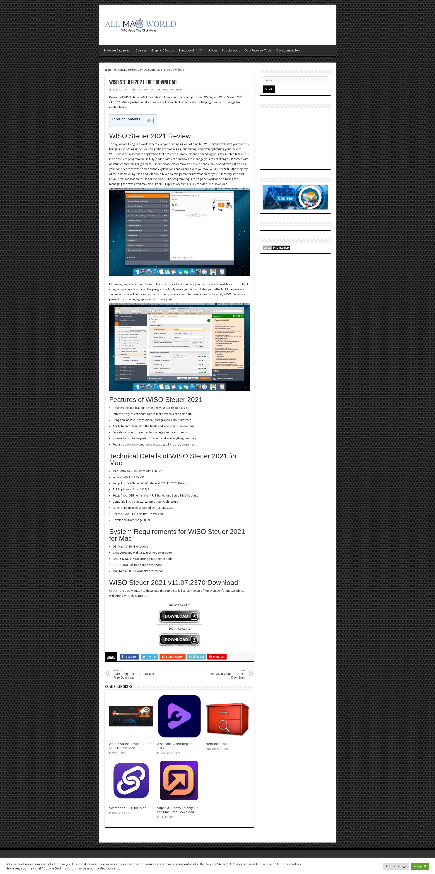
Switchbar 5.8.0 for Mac (127, 808)
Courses (141, 50)
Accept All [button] (420, 866)
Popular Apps (231, 50)
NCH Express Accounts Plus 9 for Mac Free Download (193, 184)
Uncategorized (128, 69)
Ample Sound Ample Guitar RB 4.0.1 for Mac (130, 746)
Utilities (212, 50)
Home (111, 69)
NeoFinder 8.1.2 (217, 744)
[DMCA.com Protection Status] (276, 247)
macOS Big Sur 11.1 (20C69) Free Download (134, 674)
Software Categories (117, 50)
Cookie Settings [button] (396, 866)
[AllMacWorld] (140, 24)
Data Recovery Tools (258, 50)
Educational (186, 50)
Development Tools (289, 50)
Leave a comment (172, 89)
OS (201, 50)
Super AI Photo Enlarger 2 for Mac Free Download (177, 810)
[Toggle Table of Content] (147, 120)
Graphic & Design (162, 50)
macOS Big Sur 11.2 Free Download (227, 674)
